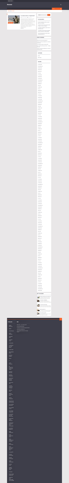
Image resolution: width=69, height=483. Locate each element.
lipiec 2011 (39, 252)
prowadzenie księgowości (11, 429)
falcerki (10, 358)
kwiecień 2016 (40, 153)
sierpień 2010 (40, 271)
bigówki (10, 328)
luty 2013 (39, 219)
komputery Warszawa (10, 372)
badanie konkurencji (10, 326)
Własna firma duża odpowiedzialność (42, 40)
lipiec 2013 (39, 210)
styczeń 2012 (40, 241)
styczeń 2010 (40, 283)
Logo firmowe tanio (11, 383)
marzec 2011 (39, 259)
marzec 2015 (39, 175)
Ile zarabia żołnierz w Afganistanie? (28, 15)
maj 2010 (39, 276)
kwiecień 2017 (40, 132)
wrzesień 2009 (40, 290)
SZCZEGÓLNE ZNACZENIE (43, 304)
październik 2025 (40, 66)
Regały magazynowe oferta (11, 435)
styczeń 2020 (40, 116)
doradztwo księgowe (10, 356)
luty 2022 (39, 73)
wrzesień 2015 (40, 165)
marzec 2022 (39, 71)
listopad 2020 (40, 99)
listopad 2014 (40, 182)
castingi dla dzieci (10, 337)
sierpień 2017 (40, 125)
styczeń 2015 (40, 179)
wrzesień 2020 (40, 102)
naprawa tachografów (11, 398)
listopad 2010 (40, 266)
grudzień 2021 (40, 76)
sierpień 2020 (40, 104)
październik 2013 (40, 205)
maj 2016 (39, 151)
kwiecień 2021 (40, 90)
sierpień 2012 (40, 229)
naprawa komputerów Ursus (11, 394)
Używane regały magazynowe (11, 474)
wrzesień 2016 (40, 144)
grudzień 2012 (40, 222)
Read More (22, 28)
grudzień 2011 (40, 243)
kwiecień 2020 (40, 111)
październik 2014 (40, 184)
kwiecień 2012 (40, 236)
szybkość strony (10, 465)
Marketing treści (10, 391)
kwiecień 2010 (40, 278)
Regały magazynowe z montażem (11, 440)
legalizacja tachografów (11, 375)
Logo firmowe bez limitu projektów (11, 379)
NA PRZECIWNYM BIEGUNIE (20, 326)
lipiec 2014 (39, 189)
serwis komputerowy (11, 444)
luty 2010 (39, 281)
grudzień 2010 (40, 264)
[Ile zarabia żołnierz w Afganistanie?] (14, 19)
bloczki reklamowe (10, 334)
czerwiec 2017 (40, 128)
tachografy (10, 471)
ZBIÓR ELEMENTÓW (42, 309)
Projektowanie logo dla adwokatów (11, 419)
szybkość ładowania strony (10, 468)
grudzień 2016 (40, 139)
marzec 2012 (39, 238)
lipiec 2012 (39, 231)
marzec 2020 (39, 113)
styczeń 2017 (40, 137)
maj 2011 (39, 255)
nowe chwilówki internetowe (11, 405)
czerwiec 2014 (40, 191)
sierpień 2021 (40, 83)
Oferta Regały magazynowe (11, 411)
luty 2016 (39, 156)
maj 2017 (39, 130)
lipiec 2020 (39, 106)
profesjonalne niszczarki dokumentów (11, 415)
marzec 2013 (39, 217)
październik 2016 (40, 142)
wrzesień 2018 (40, 118)
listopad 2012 (40, 224)
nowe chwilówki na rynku (11, 408)
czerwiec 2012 (40, 233)
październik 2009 (40, 288)
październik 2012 (40, 226)
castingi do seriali (10, 340)
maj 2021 (39, 88)
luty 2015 (39, 177)
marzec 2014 (39, 196)
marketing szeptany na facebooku (11, 386)
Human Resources (10, 363)
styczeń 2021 (40, 95)
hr (9, 360)
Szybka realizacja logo (11, 461)
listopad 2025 (40, 64)
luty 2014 (39, 198)
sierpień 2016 (40, 146)
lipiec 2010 (39, 273)
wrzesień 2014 (40, 186)
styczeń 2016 (40, 158)
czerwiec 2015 (40, 170)
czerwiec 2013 (40, 212)
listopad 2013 (40, 203)
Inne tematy (10, 22)
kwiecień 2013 (40, 215)
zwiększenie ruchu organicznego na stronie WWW (11, 479)
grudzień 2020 (40, 97)
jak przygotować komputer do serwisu (11, 368)
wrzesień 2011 (40, 248)
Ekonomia (9, 4)
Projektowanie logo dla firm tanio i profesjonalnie (11, 424)
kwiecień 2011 (40, 257)
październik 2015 (40, 163)
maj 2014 (39, 193)
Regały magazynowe (11, 432)
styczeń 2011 (40, 262)
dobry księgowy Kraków (11, 352)
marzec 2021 (39, 92)
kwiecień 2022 (40, 69)
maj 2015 (39, 172)
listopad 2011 (40, 245)
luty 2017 (39, 135)
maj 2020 (39, 109)
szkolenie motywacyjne (11, 458)
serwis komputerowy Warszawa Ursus (11, 448)
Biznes (39, 55)
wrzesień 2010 (40, 269)
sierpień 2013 (40, 208)
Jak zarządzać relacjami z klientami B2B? (42, 44)
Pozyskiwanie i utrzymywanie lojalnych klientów (23, 327)
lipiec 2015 (39, 168)
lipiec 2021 (39, 85)
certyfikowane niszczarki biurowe (11, 346)
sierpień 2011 (40, 250)
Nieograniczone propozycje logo (11, 401)
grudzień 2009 (40, 285)
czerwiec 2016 (40, 149)
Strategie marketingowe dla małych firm (45, 296)
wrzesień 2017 (40, 123)
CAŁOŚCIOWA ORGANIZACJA (21, 329)
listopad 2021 (40, 78)
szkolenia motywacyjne (11, 455)
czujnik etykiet (11, 349)
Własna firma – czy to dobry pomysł (22, 324)
